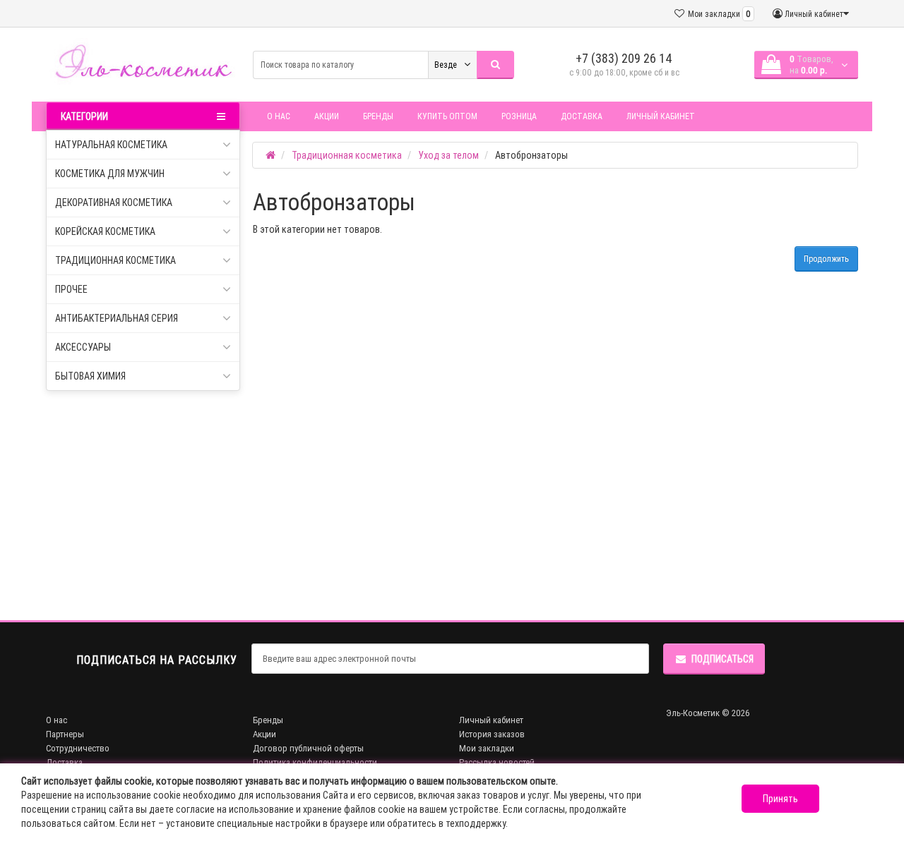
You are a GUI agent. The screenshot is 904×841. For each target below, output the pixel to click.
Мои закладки (486, 748)
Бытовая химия (90, 376)
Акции (326, 116)
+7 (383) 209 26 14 (624, 58)
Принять (780, 798)
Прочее (71, 289)
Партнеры (65, 734)
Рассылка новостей (497, 762)
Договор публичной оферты (308, 748)
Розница (519, 116)
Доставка (581, 116)
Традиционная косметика (115, 260)
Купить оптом (447, 116)
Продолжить (826, 258)
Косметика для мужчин (110, 173)
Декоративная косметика (113, 202)
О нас (278, 116)
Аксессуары (83, 347)
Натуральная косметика (111, 144)
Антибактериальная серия (116, 318)
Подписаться (722, 659)
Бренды (378, 116)
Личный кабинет (660, 116)
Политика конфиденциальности (315, 762)
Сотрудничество (77, 748)
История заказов (492, 734)
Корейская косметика (105, 231)
